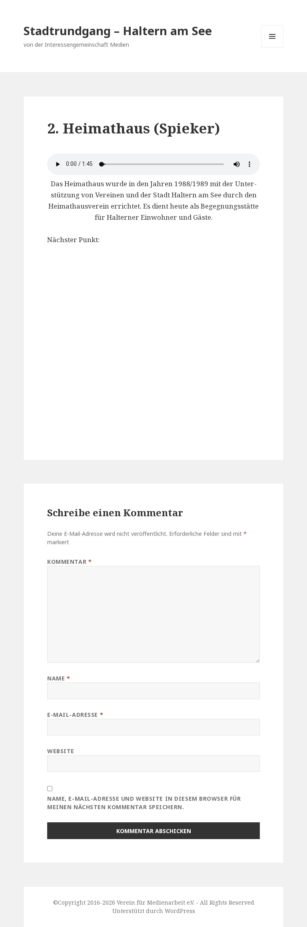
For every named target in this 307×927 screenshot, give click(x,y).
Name (58, 678)
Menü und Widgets (272, 47)
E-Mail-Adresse (75, 714)
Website (60, 751)
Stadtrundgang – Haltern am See (118, 30)
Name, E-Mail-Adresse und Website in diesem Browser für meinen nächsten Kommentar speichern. (144, 803)
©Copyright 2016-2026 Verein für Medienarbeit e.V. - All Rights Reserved (153, 902)
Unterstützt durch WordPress (153, 911)
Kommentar (69, 561)
